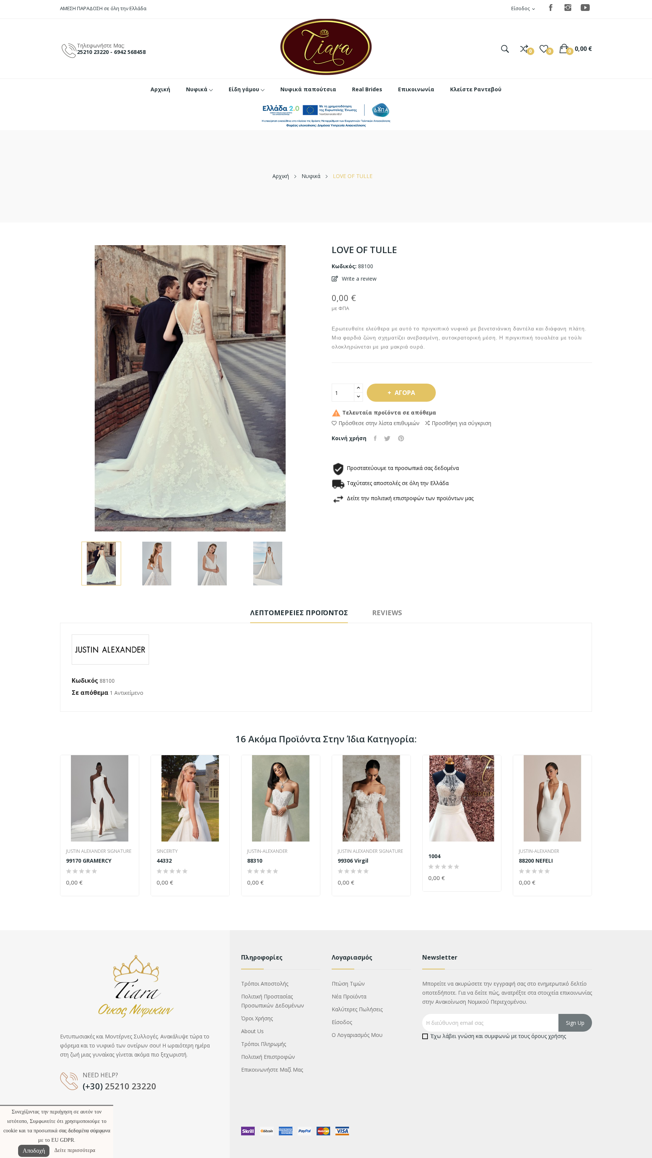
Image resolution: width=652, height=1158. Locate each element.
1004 (434, 856)
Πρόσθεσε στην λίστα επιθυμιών (379, 423)
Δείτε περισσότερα (74, 1150)
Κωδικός (85, 680)
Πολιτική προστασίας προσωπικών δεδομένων (272, 1001)
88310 (254, 860)
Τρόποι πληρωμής (263, 1043)
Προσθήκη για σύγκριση (461, 423)
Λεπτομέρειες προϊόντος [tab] (299, 612)
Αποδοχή (34, 1150)
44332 (164, 860)
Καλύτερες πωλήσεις (357, 1009)
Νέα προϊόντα (349, 996)
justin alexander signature (98, 851)
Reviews (387, 612)
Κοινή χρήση (375, 438)
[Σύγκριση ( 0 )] (524, 48)
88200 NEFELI (536, 860)
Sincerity (167, 851)
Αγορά (405, 393)
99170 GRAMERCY (88, 860)
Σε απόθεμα (90, 692)
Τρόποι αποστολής (264, 983)
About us (252, 1031)
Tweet (387, 438)
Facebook (550, 7)
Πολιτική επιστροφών (268, 1056)
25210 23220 (130, 1086)
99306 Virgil (353, 860)
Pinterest (401, 438)
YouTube (585, 7)
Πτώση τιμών (348, 983)
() (544, 48)
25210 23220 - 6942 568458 (111, 51)
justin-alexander (267, 851)
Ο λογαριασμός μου (357, 1034)
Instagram (568, 7)
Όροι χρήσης (257, 1018)
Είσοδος (342, 1022)
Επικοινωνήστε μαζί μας (272, 1069)
